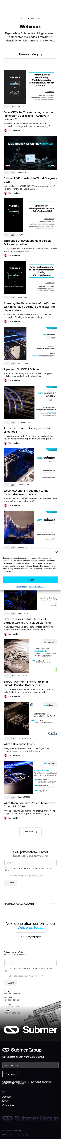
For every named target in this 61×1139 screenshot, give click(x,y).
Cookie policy (22, 1134)
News (5, 1100)
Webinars (35, 18)
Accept (30, 579)
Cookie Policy (21, 586)
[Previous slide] (52, 903)
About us (7, 1096)
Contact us (8, 1105)
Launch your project (32, 937)
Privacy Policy (34, 875)
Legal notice (7, 1134)
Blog (23, 18)
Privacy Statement (36, 586)
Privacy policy (38, 1134)
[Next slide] (55, 903)
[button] (56, 552)
